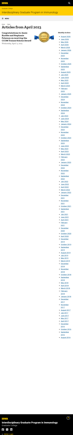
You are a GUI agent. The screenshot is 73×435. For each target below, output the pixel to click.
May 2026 (64, 42)
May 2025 (64, 80)
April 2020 (65, 236)
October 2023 (66, 138)
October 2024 (66, 108)
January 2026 (66, 50)
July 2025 (64, 75)
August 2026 (66, 37)
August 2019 (66, 253)
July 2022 (64, 182)
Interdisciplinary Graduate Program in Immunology (30, 12)
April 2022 (65, 187)
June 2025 (65, 78)
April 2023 (65, 151)
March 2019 (65, 261)
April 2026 (65, 45)
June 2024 (65, 119)
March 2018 (65, 288)
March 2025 (65, 86)
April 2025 (65, 83)
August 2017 (66, 310)
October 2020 (66, 234)
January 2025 (66, 94)
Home (3, 24)
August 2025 (66, 72)
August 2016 (66, 337)
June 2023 (65, 146)
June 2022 (65, 184)
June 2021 (65, 217)
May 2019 (64, 258)
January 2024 (66, 124)
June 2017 (65, 316)
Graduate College (7, 8)
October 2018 (66, 275)
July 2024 (64, 116)
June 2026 (65, 39)
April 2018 (65, 286)
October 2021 (66, 206)
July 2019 (64, 255)
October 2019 (66, 245)
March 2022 (65, 190)
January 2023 (66, 162)
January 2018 (66, 297)
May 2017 (64, 318)
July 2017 (64, 313)
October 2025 (66, 64)
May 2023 (64, 149)
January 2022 (66, 192)
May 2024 (64, 121)
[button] (69, 3)
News (8, 24)
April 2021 (65, 220)
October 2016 (66, 329)
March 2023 (65, 154)
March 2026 (65, 47)
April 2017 (65, 321)
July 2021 (64, 214)
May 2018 (64, 283)
